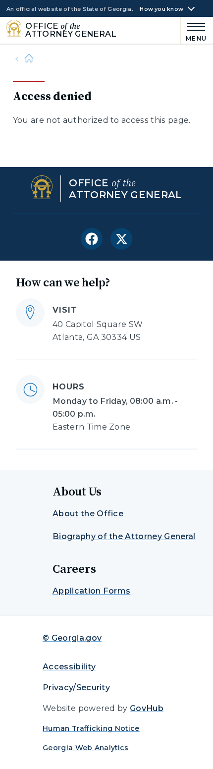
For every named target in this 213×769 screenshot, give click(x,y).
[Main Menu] (194, 30)
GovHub (146, 708)
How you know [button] (161, 9)
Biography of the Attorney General (124, 536)
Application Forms (91, 591)
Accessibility (69, 666)
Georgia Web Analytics (86, 747)
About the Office (88, 513)
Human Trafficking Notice (91, 728)
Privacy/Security (76, 687)
